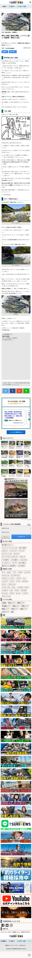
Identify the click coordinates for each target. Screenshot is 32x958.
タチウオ (25, 581)
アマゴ (12, 581)
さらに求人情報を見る (16, 432)
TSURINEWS (14, 948)
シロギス (5, 590)
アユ (24, 578)
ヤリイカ (5, 593)
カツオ (18, 593)
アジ (3, 572)
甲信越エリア (6, 606)
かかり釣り (22, 563)
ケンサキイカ (15, 575)
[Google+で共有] (19, 391)
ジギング (22, 557)
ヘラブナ (25, 593)
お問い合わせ (22, 945)
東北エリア (11, 603)
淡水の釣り (13, 51)
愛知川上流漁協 (5, 336)
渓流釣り (4, 51)
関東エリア (20, 603)
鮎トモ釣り (22, 548)
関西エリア (5, 609)
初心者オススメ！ (7, 545)
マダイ (9, 572)
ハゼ (11, 590)
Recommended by (24, 519)
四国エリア (23, 609)
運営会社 (7, 945)
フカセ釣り (5, 560)
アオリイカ (11, 584)
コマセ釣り (14, 560)
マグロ (12, 593)
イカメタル (23, 560)
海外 (12, 612)
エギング (5, 551)
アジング (21, 551)
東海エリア (25, 606)
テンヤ (14, 563)
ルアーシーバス (7, 554)
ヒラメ (4, 584)
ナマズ (19, 578)
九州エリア (5, 612)
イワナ (18, 581)
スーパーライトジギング (9, 557)
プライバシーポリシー (14, 945)
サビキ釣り (21, 566)
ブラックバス (6, 596)
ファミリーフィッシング (9, 548)
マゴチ (17, 590)
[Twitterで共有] (6, 391)
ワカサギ (23, 590)
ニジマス (5, 581)
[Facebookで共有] (12, 391)
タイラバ (16, 554)
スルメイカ (5, 575)
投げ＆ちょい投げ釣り (9, 566)
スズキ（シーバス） (8, 578)
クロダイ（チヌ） (23, 587)
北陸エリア (15, 606)
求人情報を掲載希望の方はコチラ (16, 403)
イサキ (20, 572)
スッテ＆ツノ (6, 563)
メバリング (13, 551)
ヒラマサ (27, 572)
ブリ (14, 572)
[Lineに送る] (26, 391)
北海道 (4, 603)
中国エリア (14, 609)
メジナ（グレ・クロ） (9, 587)
